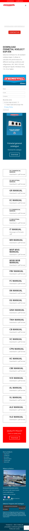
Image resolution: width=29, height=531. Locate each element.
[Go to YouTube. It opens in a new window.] (9, 498)
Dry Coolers (6, 457)
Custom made (7, 460)
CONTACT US (14, 32)
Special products (7, 458)
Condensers (7, 455)
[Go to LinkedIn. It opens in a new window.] (8, 499)
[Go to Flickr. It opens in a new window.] (15, 498)
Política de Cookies (14, 529)
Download (14, 155)
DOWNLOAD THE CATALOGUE (10, 506)
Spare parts (6, 462)
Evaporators (7, 453)
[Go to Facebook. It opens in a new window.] (5, 498)
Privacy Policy (8, 107)
